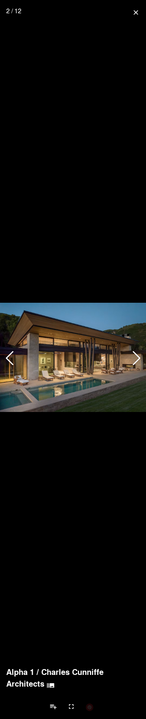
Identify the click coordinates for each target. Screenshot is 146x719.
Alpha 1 (20, 672)
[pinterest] (89, 706)
